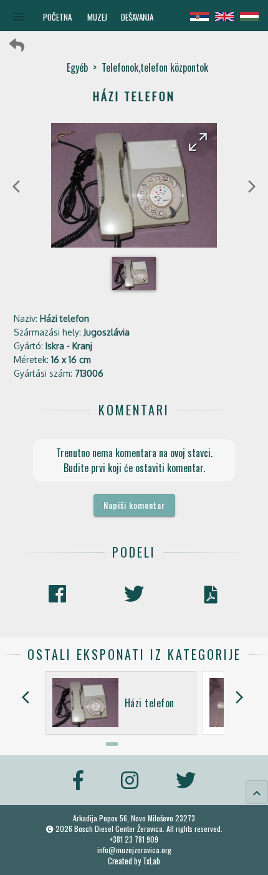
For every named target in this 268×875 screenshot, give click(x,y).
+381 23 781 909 (134, 839)
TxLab (151, 861)
